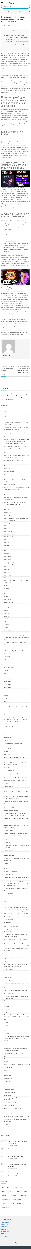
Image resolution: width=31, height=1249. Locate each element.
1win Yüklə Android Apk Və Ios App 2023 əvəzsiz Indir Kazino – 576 (16, 498)
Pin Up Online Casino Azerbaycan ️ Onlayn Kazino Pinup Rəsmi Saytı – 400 (16, 997)
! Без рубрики (7, 419)
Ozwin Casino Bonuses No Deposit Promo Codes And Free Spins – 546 (16, 930)
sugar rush (7, 1073)
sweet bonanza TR (8, 1078)
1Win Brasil (7, 463)
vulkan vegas (20, 1203)
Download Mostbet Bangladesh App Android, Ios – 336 (16, 707)
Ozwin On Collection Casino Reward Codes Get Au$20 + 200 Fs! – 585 (15, 940)
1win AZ (9, 1187)
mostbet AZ (5, 1195)
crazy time (6, 698)
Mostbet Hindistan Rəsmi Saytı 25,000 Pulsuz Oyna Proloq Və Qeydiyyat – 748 (16, 826)
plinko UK (6, 1025)
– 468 (5, 414)
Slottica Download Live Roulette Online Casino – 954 (17, 1064)
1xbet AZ (21, 1187)
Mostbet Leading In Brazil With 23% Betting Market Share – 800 (16, 846)
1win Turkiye (7, 492)
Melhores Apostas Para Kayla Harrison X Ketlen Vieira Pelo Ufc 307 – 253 (16, 774)
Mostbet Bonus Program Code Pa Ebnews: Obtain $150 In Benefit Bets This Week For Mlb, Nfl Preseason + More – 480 (16, 803)
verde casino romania (9, 1092)
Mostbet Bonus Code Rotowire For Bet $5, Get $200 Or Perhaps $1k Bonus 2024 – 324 (16, 797)
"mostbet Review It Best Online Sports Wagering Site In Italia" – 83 (17, 433)
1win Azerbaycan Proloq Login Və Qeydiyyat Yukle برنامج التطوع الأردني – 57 (16, 456)
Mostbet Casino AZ (9, 808)
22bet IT (6, 591)
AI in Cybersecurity (8, 594)
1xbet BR (4, 1191)
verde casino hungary (9, 1087)
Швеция (6, 1129)
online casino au (8, 916)
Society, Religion (8, 1067)
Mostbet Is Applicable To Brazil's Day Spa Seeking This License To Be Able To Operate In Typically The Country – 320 (16, 835)
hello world (6, 740)
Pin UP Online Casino (9, 993)
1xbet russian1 (7, 578)
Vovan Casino (7, 1095)
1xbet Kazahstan (8, 548)
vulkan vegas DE (6, 1207)
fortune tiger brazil (8, 726)
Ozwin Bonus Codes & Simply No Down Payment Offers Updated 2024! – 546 (16, 926)
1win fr (5, 474)
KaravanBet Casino (9, 749)
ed (4, 711)
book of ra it (7, 665)
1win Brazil (6, 466)
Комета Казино (8, 1127)
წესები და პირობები (7, 1236)
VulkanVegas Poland (9, 1114)
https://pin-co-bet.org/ (6, 143)
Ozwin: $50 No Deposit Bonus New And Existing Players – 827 (15, 949)
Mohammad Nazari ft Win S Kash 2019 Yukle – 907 (16, 777)
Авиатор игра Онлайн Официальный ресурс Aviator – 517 (15, 1120)
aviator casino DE (8, 602)
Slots (5, 1059)
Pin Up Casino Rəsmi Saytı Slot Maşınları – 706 (15, 990)
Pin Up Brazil (7, 974)
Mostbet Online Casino (9, 853)
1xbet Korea (7, 551)
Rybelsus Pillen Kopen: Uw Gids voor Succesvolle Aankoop (7, 368)
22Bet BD (6, 588)
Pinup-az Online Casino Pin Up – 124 (13, 1012)
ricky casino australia (9, 1043)
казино (6, 1124)
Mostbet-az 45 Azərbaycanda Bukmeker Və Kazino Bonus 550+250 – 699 (16, 878)
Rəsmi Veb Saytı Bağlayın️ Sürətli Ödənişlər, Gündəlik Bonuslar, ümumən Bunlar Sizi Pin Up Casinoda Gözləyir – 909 (16, 1038)
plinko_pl (6, 1028)
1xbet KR (6, 553)
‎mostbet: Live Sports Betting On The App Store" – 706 (16, 889)
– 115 (5, 411)
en (4, 714)
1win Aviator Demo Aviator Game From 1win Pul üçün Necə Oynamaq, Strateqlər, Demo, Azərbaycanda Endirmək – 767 (16, 448)
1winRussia (7, 507)
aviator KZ (18, 1191)
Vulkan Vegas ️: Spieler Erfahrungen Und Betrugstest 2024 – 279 (17, 1099)
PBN (5, 956)
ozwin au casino (8, 922)
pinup (14, 1199)
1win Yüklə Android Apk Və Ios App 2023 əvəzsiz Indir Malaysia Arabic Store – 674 (16, 503)
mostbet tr (6, 863)
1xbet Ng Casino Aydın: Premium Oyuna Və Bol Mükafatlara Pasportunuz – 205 (15, 563)
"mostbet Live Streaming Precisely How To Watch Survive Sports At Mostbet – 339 (16, 428)
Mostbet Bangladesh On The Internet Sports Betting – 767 (16, 792)
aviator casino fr (8, 605)
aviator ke (6, 610)
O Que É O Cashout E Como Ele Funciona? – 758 (16, 914)
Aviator (6, 596)
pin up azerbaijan (8, 972)
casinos (6, 695)
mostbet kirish (7, 842)
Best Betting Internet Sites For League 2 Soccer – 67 (16, 643)
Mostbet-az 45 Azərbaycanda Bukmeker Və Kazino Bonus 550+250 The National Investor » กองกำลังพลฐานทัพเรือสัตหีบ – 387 (17, 883)
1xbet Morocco (7, 559)
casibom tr (6, 670)
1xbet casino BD (8, 531)
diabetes (6, 704)
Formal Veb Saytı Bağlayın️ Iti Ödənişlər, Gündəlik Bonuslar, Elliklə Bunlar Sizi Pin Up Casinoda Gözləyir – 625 (16, 721)
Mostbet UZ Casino (9, 868)
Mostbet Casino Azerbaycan (11, 810)
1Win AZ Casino (8, 452)
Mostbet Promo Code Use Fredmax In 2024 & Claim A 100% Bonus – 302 (16, 859)
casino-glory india (8, 692)
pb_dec (6, 953)
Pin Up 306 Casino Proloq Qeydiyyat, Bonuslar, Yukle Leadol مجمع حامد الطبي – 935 (15, 965)
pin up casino (7, 977)
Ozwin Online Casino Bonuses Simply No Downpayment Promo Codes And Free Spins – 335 (16, 944)
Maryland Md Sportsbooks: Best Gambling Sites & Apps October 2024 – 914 (16, 763)
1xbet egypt (7, 539)
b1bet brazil (7, 621)
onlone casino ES (8, 919)
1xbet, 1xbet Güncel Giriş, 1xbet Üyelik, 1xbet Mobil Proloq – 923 (16, 581)
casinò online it (8, 687)
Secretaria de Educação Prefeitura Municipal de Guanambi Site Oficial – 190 (15, 1049)
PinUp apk (6, 1006)
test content (7, 1081)
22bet (5, 585)
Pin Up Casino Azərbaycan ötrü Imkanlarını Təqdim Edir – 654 (16, 984)
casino (5, 673)
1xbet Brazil (7, 525)
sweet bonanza (8, 1075)
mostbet (26, 1191)
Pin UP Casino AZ (8, 980)
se (4, 1045)
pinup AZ (20, 1199)
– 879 (5, 417)
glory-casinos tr (8, 737)
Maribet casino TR (8, 760)
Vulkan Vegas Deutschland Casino (12, 1108)
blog (5, 659)
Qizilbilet (6, 1030)
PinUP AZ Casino (8, 1009)
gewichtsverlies (8, 735)
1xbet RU (6, 569)
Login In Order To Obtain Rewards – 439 (14, 757)
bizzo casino (7, 656)
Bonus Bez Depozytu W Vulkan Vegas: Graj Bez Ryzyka (18, 1142)
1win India (6, 477)
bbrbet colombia (8, 630)
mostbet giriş (7, 823)
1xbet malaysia (8, 556)
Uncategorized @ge (13, 11)
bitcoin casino (7, 653)
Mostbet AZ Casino (9, 786)
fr (4, 729)
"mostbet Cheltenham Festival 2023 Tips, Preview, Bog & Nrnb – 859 (16, 423)
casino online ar (8, 684)
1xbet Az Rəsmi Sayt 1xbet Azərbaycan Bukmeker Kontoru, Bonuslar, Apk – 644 (16, 519)
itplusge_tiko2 (7, 355)
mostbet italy (7, 839)
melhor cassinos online (9, 770)
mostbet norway (8, 850)
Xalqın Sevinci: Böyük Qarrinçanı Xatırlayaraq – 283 (16, 1116)
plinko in (6, 1022)
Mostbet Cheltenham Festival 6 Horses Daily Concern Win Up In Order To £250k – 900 (15, 814)
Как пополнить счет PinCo (12, 39)
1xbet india (6, 545)
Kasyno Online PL (8, 751)
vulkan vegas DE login (9, 1105)
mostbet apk (7, 783)
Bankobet (6, 624)
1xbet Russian (7, 575)
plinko (5, 1019)
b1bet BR (6, 619)
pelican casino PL (8, 959)
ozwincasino (23, 1195)
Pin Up (9, 1149)
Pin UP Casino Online (9, 988)
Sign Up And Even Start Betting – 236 (13, 1053)
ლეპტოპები (4, 1229)
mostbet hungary (8, 830)
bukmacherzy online (9, 667)
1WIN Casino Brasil (8, 468)
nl (4, 904)
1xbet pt (6, 566)
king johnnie (7, 754)
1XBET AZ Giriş (7, 515)
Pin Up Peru (7, 1001)
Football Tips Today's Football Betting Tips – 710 (16, 717)
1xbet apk (6, 510)
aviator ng (6, 616)
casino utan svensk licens (10, 690)
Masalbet (6, 767)
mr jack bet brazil (8, 896)
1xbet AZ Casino (8, 512)
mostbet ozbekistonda (9, 855)
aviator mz (6, 613)
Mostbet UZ (7, 866)
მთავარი (3, 11)
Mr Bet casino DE (8, 893)
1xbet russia (7, 572)
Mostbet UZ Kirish (8, 874)
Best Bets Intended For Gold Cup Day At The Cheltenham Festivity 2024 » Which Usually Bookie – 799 (17, 637)
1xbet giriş (6, 542)
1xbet (15, 1187)
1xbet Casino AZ (8, 528)
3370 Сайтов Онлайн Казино (15, 1156)
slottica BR (11, 1203)
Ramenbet (6, 1033)
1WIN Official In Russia (9, 484)
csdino (5, 701)
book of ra (6, 662)
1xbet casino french (9, 534)
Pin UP (5, 961)
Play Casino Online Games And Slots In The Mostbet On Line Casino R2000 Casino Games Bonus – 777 (17, 1016)
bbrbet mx (6, 633)
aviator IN (6, 607)
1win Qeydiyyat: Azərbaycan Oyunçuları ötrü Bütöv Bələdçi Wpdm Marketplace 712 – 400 (16, 488)
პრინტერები (4, 1226)
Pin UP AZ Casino (8, 969)
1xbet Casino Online (9, 537)
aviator (11, 1191)
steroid (6, 1070)
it (4, 746)
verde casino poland (9, 1089)
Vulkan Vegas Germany (10, 1111)
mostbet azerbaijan (9, 789)
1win (3, 1187)
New (5, 901)
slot (5, 1056)
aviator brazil (7, 599)
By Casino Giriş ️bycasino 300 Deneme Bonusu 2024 (17, 1165)
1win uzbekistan (8, 495)
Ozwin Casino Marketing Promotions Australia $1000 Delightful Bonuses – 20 (15, 935)
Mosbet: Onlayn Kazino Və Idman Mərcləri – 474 (16, 780)
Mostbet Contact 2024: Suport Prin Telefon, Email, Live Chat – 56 (16, 819)
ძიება (27, 6)
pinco (5, 1003)
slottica (6, 1061)
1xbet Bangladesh (8, 523)
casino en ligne (7, 676)
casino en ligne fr (8, 679)
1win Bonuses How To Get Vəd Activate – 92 (15, 460)
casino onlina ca (8, 681)
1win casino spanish (9, 471)
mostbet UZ (14, 1195)
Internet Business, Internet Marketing (13, 743)
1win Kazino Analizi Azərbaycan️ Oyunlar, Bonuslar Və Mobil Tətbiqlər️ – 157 (16, 480)
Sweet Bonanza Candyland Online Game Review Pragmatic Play (18, 1172)
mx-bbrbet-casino (8, 899)
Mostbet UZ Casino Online (10, 871)
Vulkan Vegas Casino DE (10, 1102)
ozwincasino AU (6, 1199)
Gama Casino (7, 732)
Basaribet (6, 627)
